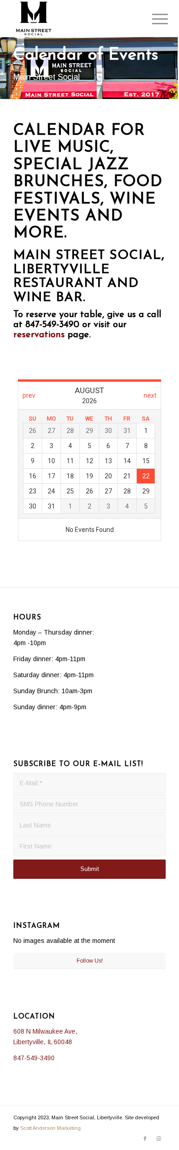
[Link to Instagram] (159, 1138)
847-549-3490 (34, 1058)
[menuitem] (153, 19)
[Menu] (153, 19)
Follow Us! (90, 961)
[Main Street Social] (74, 18)
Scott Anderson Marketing (50, 1128)
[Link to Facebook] (145, 1138)
